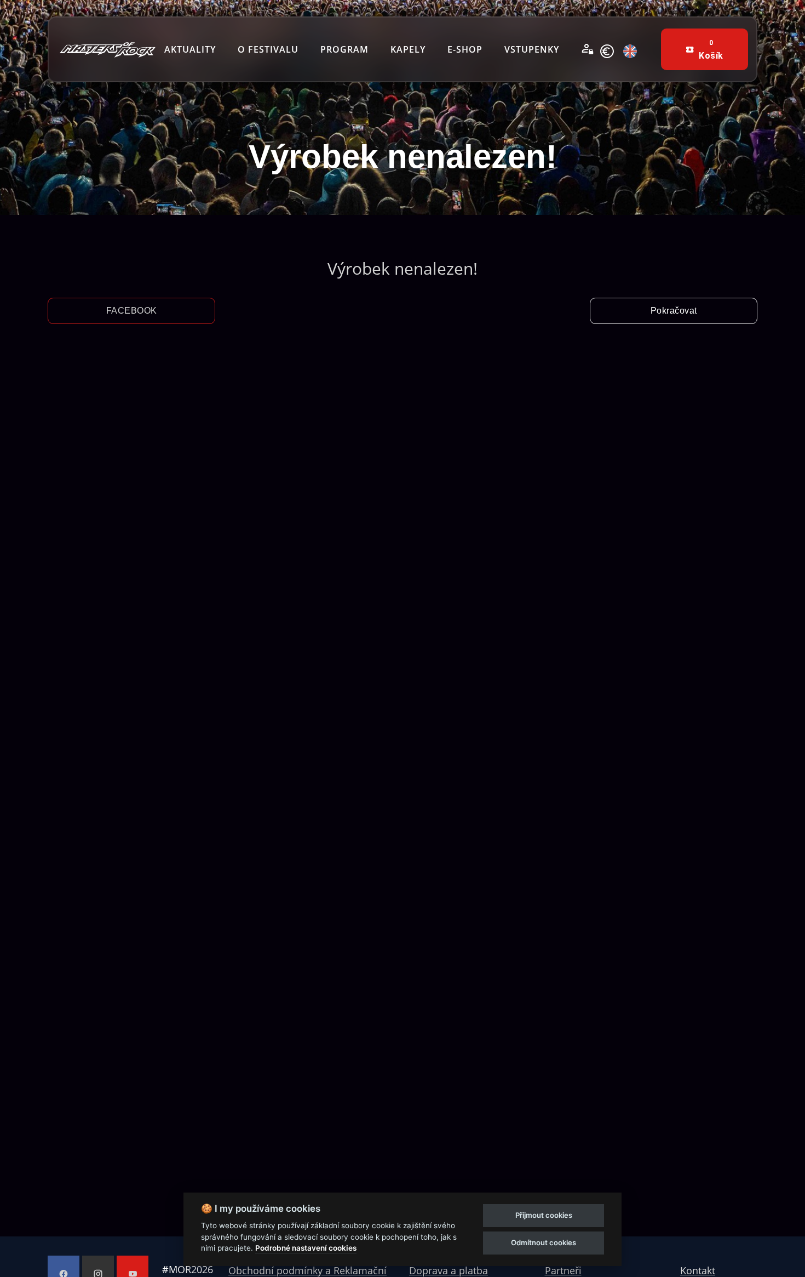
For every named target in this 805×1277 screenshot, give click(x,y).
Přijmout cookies (543, 1215)
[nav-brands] (108, 49)
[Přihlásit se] (587, 49)
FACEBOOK (131, 310)
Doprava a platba (448, 1270)
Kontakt (697, 1270)
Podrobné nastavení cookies (306, 1248)
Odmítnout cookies (543, 1242)
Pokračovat (674, 310)
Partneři (563, 1270)
